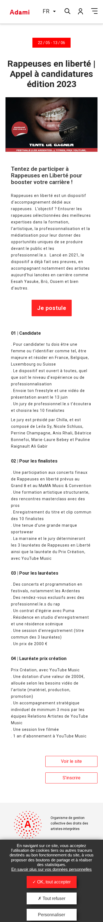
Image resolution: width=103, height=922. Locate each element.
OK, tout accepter (53, 882)
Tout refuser (53, 898)
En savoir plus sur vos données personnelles (51, 869)
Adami (19, 12)
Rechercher (67, 10)
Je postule (51, 308)
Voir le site (71, 761)
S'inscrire (71, 777)
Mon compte (80, 11)
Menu (94, 11)
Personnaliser (51, 914)
